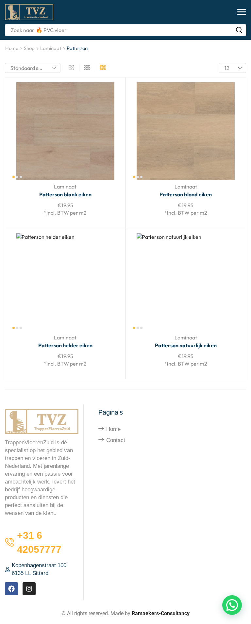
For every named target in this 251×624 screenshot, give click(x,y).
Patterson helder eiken (65, 345)
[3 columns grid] (87, 68)
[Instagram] (29, 588)
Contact (115, 440)
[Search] (239, 30)
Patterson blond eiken (185, 194)
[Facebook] (11, 588)
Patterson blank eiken (65, 194)
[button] (241, 12)
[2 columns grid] (71, 68)
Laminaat (50, 48)
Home (11, 48)
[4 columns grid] (103, 68)
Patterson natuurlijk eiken (186, 345)
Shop (29, 48)
